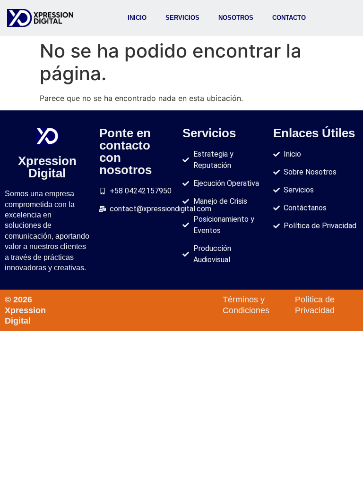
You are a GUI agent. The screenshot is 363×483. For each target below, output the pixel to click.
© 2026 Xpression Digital (25, 310)
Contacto (289, 17)
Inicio (137, 17)
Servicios (182, 17)
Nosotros (235, 17)
